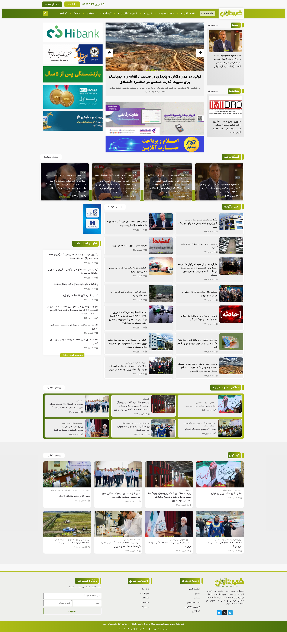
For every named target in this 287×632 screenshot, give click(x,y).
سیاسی (90, 13)
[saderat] (92, 233)
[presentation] (109, 53)
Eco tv (77, 13)
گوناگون (63, 13)
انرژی (149, 13)
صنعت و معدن (167, 13)
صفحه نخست (207, 13)
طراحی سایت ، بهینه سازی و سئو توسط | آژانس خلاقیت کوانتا (143, 629)
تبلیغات (145, 597)
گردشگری (107, 13)
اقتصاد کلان (189, 13)
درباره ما (145, 589)
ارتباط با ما (144, 593)
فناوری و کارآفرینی (129, 13)
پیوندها (145, 606)
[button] (45, 13)
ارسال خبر (145, 602)
